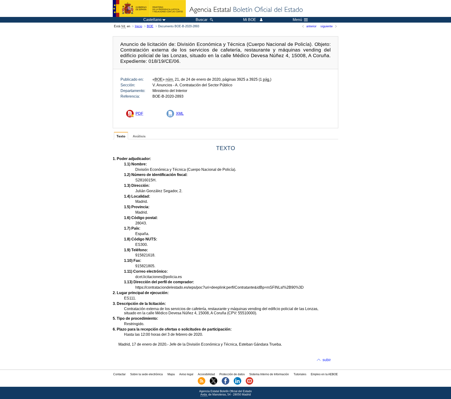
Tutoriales (300, 374)
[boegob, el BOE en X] (213, 383)
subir (327, 360)
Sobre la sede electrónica (146, 374)
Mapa (171, 374)
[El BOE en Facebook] (225, 383)
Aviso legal (186, 374)
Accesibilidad (206, 374)
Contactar (119, 374)
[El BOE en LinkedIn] (237, 383)
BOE (150, 26)
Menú (297, 20)
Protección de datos (232, 374)
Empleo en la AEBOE (324, 374)
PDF (139, 114)
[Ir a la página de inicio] (245, 10)
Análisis (139, 136)
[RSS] (201, 383)
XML (180, 114)
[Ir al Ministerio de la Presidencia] (149, 8)
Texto (121, 136)
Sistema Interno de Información (269, 374)
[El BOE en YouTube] (249, 383)
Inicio (138, 26)
